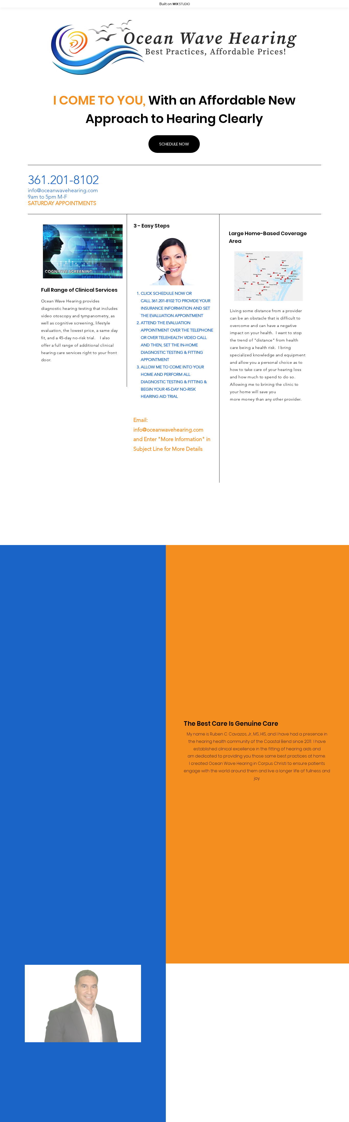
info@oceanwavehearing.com (63, 190)
